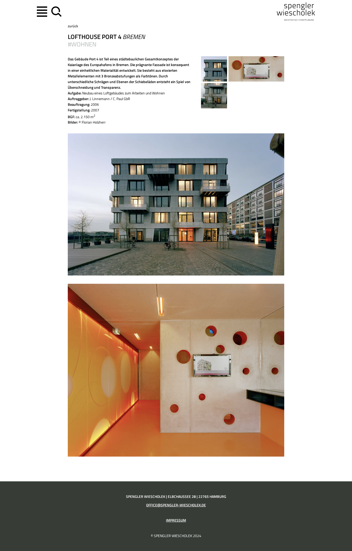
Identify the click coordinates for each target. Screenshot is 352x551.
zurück (73, 26)
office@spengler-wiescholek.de (176, 505)
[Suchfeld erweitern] (55, 11)
